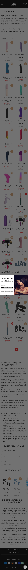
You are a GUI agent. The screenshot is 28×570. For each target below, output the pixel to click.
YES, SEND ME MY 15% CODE (7, 287)
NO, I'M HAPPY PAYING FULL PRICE (7, 289)
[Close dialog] (27, 275)
